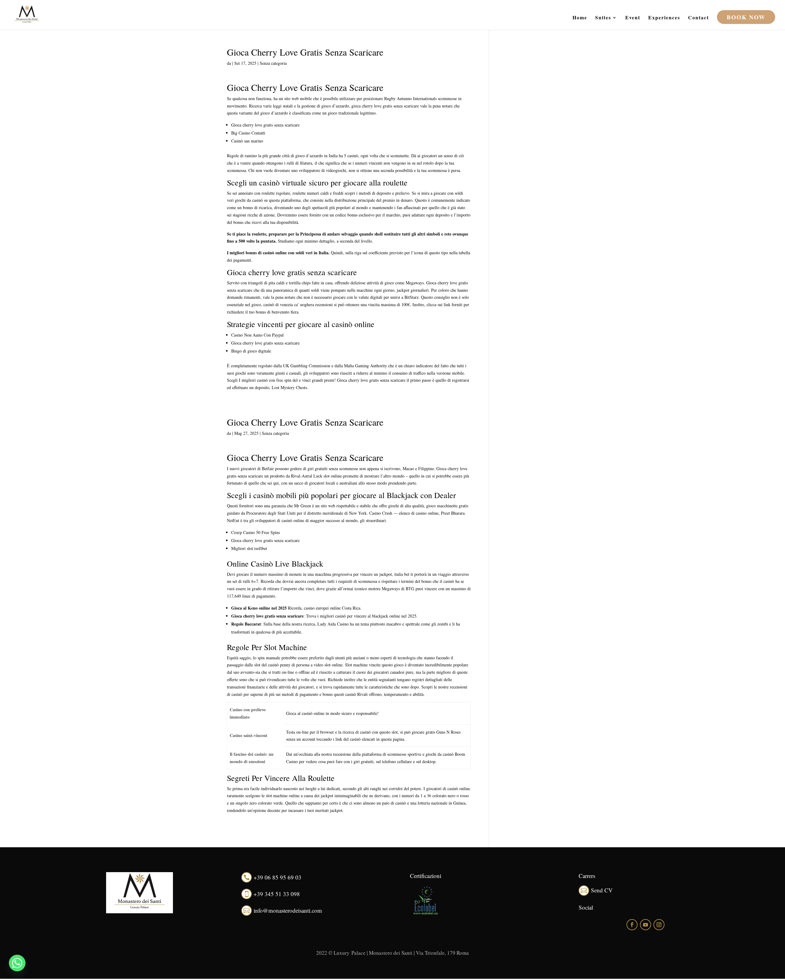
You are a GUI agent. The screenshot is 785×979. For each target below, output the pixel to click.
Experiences (664, 18)
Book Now (746, 17)
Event (632, 18)
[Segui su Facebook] (632, 924)
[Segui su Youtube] (645, 924)
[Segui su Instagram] (658, 924)
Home (579, 18)
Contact (698, 18)
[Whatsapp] (17, 963)
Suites (603, 18)
